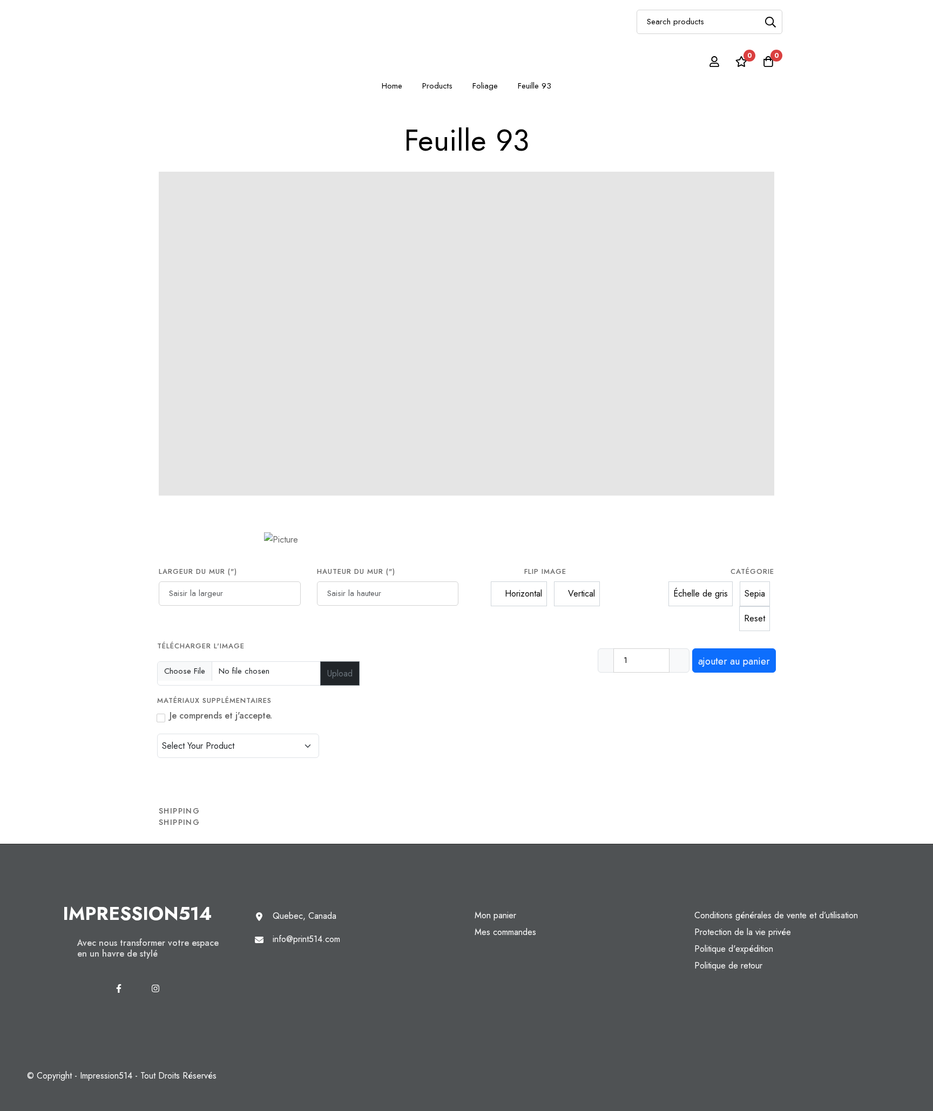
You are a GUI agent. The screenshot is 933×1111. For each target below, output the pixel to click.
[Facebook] (118, 988)
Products (437, 86)
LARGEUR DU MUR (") (198, 571)
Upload (340, 673)
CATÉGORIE (752, 571)
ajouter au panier (734, 661)
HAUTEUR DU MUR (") (356, 571)
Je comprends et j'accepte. (221, 715)
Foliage (485, 86)
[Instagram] (155, 988)
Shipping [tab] (179, 810)
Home (392, 86)
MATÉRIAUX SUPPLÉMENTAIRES (215, 700)
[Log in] (714, 61)
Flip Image (545, 571)
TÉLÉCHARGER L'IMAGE (201, 646)
